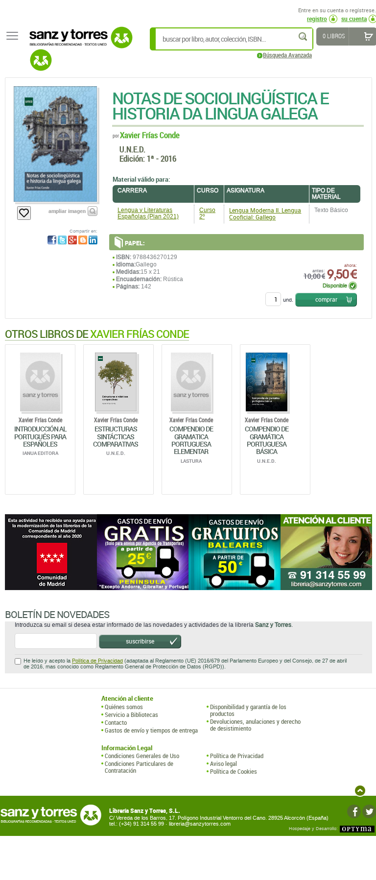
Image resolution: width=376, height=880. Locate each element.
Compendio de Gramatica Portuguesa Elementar (191, 440)
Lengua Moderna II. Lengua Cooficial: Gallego (265, 213)
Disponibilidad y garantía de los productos (248, 710)
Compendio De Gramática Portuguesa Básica (266, 440)
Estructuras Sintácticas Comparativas (115, 436)
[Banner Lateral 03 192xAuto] (327, 552)
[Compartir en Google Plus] (72, 240)
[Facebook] (354, 811)
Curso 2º (207, 213)
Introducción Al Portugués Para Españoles (40, 436)
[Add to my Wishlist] (24, 213)
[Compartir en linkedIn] (93, 240)
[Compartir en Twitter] (62, 240)
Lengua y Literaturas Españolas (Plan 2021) (148, 213)
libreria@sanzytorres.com (200, 824)
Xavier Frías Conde (150, 135)
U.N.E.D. (132, 149)
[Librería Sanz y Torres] (78, 43)
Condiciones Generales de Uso (142, 755)
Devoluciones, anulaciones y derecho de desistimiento (255, 725)
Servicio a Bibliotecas (131, 714)
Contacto (116, 722)
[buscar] (303, 36)
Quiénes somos (124, 706)
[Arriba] (360, 791)
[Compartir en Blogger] (82, 240)
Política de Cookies (233, 771)
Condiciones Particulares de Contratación (139, 767)
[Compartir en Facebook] (51, 240)
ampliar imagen (67, 210)
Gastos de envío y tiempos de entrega (151, 730)
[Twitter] (369, 811)
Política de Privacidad (97, 661)
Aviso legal (223, 763)
